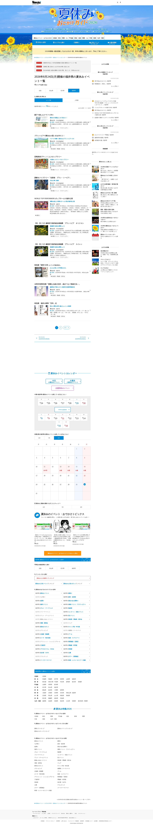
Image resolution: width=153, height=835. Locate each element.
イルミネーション (81, 813)
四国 (94, 38)
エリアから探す (60, 42)
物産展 (59, 752)
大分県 (68, 701)
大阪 (87, 38)
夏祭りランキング (39, 728)
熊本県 (62, 701)
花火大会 (63, 813)
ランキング (44, 583)
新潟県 (56, 684)
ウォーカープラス (36, 813)
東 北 (36, 679)
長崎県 (56, 701)
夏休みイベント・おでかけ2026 (43, 38)
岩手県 (56, 679)
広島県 (44, 695)
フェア (59, 763)
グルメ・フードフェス (40, 752)
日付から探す (42, 42)
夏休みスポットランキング (41, 731)
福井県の (42, 593)
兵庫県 (56, 693)
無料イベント (38, 749)
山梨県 (44, 684)
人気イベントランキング (95, 43)
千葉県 (56, 682)
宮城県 (44, 679)
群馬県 (68, 682)
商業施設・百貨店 (62, 776)
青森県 (50, 679)
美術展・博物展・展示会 (64, 760)
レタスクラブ (35, 817)
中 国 (36, 695)
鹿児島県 (80, 701)
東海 (75, 38)
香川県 (44, 698)
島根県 (68, 695)
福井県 (74, 568)
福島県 (74, 679)
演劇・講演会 (38, 763)
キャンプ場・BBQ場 (63, 766)
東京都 (44, 682)
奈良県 (62, 693)
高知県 (62, 698)
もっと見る (114, 86)
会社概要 (95, 821)
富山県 (51, 90)
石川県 (62, 90)
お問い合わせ (64, 821)
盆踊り (36, 746)
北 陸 (36, 687)
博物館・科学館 (61, 779)
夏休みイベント (38, 741)
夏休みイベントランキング (64, 728)
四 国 (36, 698)
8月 (81, 507)
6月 (44, 507)
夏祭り (77, 42)
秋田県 (62, 679)
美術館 (36, 782)
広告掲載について (88, 821)
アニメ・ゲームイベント (41, 757)
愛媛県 (50, 698)
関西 (83, 38)
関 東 (36, 682)
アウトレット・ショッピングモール (44, 776)
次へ (65, 327)
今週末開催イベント (112, 43)
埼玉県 (62, 682)
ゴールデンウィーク (56, 813)
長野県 (50, 684)
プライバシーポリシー (50, 821)
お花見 (49, 813)
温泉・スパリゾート (63, 774)
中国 (90, 38)
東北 (59, 38)
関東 (63, 38)
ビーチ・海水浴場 (39, 774)
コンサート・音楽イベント (64, 755)
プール (59, 771)
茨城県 (80, 682)
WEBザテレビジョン (52, 817)
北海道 (55, 38)
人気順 (76, 100)
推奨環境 (58, 821)
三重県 (56, 690)
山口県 (56, 695)
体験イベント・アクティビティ (66, 749)
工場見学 (36, 779)
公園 (35, 785)
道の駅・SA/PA (61, 782)
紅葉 (76, 813)
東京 (67, 38)
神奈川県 (50, 682)
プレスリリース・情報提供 (73, 821)
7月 (62, 507)
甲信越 (71, 38)
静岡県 (62, 690)
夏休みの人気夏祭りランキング (45, 578)
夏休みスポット (38, 766)
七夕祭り (36, 744)
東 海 (36, 690)
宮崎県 (74, 701)
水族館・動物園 (38, 771)
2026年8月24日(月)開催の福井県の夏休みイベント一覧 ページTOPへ (74, 799)
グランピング (38, 768)
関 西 (36, 693)
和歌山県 (68, 693)
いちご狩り (44, 813)
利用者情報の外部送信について (105, 821)
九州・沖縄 (100, 38)
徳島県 (56, 698)
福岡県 (44, 701)
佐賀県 (50, 701)
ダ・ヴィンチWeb (43, 817)
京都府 (50, 693)
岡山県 (50, 695)
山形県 (68, 679)
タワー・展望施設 (39, 787)
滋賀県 (74, 693)
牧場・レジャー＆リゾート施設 (43, 790)
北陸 (79, 38)
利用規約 (42, 821)
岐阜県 (50, 690)
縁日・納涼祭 (61, 744)
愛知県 (44, 690)
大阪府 (44, 693)
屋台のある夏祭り (62, 746)
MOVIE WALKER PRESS (63, 817)
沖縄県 (86, 701)
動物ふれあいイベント (40, 760)
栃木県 (74, 682)
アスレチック (61, 785)
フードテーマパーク (63, 787)
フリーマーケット (39, 755)
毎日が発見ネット (72, 817)
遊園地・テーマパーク (63, 768)
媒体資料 (82, 821)
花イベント (60, 757)
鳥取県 (62, 695)
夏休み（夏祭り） (69, 813)
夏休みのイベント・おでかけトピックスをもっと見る (62, 553)
